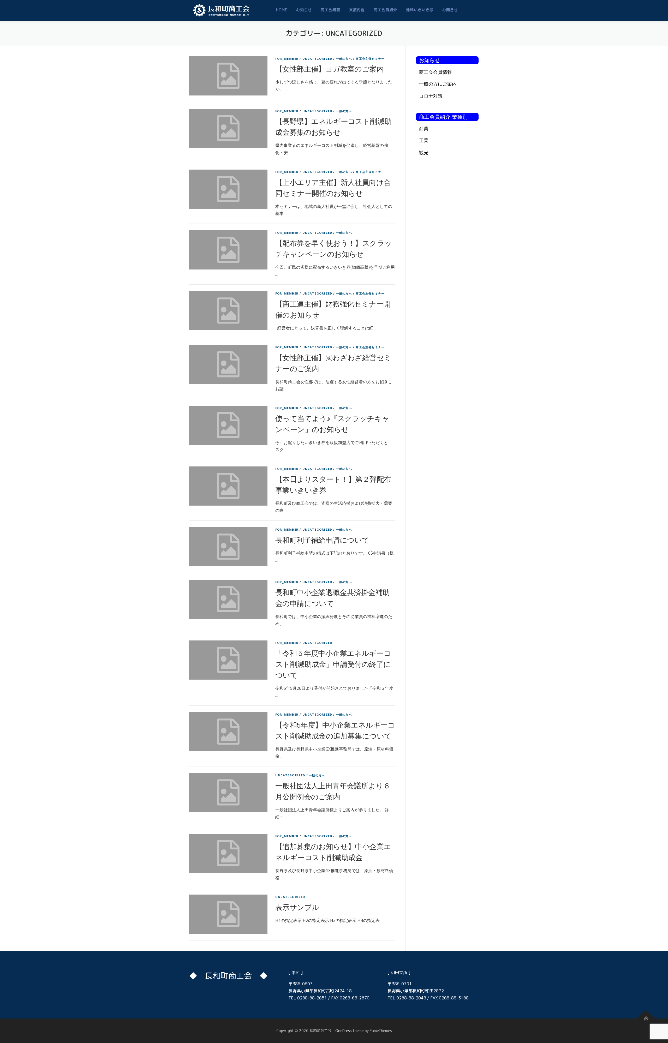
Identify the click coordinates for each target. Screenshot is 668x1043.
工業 (423, 140)
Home (281, 9)
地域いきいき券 (419, 9)
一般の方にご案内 (438, 84)
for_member (287, 59)
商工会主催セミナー (370, 59)
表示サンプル (297, 907)
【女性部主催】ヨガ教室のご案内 (329, 69)
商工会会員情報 (435, 72)
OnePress (343, 1030)
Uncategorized (317, 59)
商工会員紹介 (385, 9)
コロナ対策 (431, 96)
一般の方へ (344, 59)
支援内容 (357, 9)
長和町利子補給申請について (322, 540)
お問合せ (450, 9)
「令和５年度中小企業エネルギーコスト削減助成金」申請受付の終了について (333, 664)
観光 (423, 152)
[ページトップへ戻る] (646, 1018)
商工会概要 (330, 9)
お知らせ (304, 9)
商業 (423, 128)
